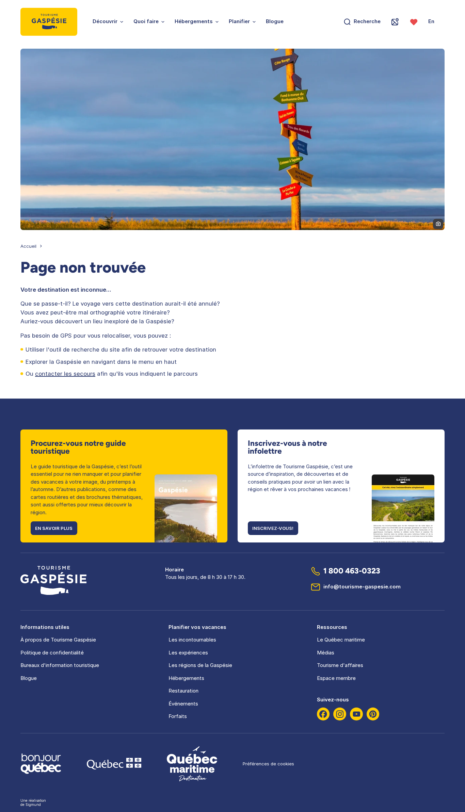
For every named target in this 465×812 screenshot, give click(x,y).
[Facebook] (323, 714)
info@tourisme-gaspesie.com (362, 586)
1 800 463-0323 (351, 570)
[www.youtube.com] (356, 714)
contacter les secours (65, 373)
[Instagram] (339, 714)
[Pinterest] (373, 714)
